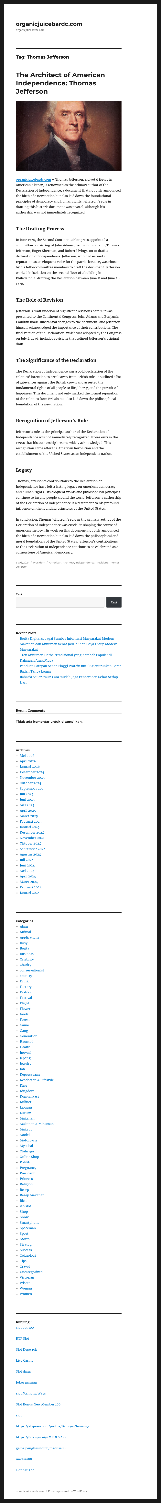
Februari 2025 (31, 821)
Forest (25, 1020)
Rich (23, 1201)
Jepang (25, 1058)
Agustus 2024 (30, 854)
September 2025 (33, 788)
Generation (29, 1036)
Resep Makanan (32, 1195)
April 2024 (28, 876)
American (55, 562)
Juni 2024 (27, 865)
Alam (24, 926)
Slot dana (23, 1371)
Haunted (26, 1042)
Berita (24, 948)
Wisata (25, 1283)
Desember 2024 (32, 832)
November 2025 (32, 778)
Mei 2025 (27, 805)
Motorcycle (28, 1140)
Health (25, 1047)
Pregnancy (28, 1168)
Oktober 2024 (30, 843)
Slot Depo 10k (26, 1349)
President (39, 562)
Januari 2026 (30, 767)
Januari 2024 (30, 893)
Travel (25, 1266)
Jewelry (25, 1063)
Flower (25, 1009)
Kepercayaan (30, 1074)
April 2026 (28, 761)
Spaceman (28, 1228)
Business (27, 954)
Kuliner (25, 1102)
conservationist (32, 970)
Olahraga (27, 1151)
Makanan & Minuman (37, 1124)
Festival (26, 998)
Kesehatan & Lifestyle (37, 1080)
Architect (68, 562)
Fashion (26, 992)
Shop (24, 1212)
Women (26, 1294)
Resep (24, 1190)
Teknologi (28, 1255)
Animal (25, 932)
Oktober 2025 (30, 783)
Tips (23, 1261)
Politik (25, 1162)
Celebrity (27, 959)
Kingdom (27, 1091)
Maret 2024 (29, 882)
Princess (26, 1179)
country (26, 976)
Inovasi (25, 1052)
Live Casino (25, 1360)
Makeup (26, 1129)
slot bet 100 (25, 1327)
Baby (23, 943)
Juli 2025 (27, 794)
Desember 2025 (32, 772)
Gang (24, 1031)
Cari (19, 594)
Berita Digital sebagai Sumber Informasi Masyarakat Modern (67, 638)
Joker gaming (26, 1382)
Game (24, 1025)
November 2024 (32, 838)
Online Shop (29, 1157)
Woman (26, 1288)
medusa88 (24, 1459)
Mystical (26, 1146)
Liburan (26, 1107)
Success (26, 1250)
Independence (84, 562)
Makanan (27, 1118)
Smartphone (29, 1222)
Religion (26, 1184)
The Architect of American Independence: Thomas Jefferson (60, 83)
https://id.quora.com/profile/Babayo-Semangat (53, 1426)
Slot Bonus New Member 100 (38, 1404)
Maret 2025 (29, 816)
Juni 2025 (27, 799)
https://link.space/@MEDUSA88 (41, 1437)
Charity (25, 965)
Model (25, 1135)
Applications (29, 937)
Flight (24, 1003)
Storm (25, 1239)
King (23, 1085)
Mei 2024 (27, 871)
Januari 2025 (30, 827)
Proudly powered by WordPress (67, 1491)
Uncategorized (31, 1272)
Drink (24, 981)
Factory (26, 987)
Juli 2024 (27, 860)
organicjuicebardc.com (49, 24)
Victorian (27, 1277)
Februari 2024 (31, 887)
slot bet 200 (25, 1470)
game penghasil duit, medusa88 (41, 1448)
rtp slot (25, 1206)
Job (22, 1069)
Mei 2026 (27, 756)
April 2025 (28, 810)
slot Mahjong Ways (31, 1393)
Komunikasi (29, 1096)
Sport (24, 1233)
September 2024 (33, 849)
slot (19, 1415)
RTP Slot (22, 1338)
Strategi (26, 1244)
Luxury (25, 1113)
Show (24, 1217)
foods (24, 1014)
